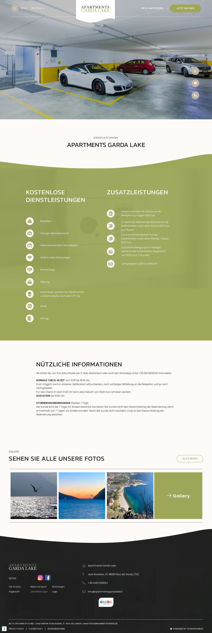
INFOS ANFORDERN (152, 8)
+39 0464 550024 (98, 583)
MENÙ (23, 8)
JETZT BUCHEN (185, 8)
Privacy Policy (16, 629)
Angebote (14, 591)
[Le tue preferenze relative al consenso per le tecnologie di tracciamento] (4, 628)
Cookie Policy (36, 629)
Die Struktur (15, 586)
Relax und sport (38, 586)
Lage (54, 591)
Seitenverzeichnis (56, 629)
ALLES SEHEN (189, 458)
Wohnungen (58, 586)
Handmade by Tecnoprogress (188, 629)
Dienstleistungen (41, 591)
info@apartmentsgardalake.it (105, 591)
